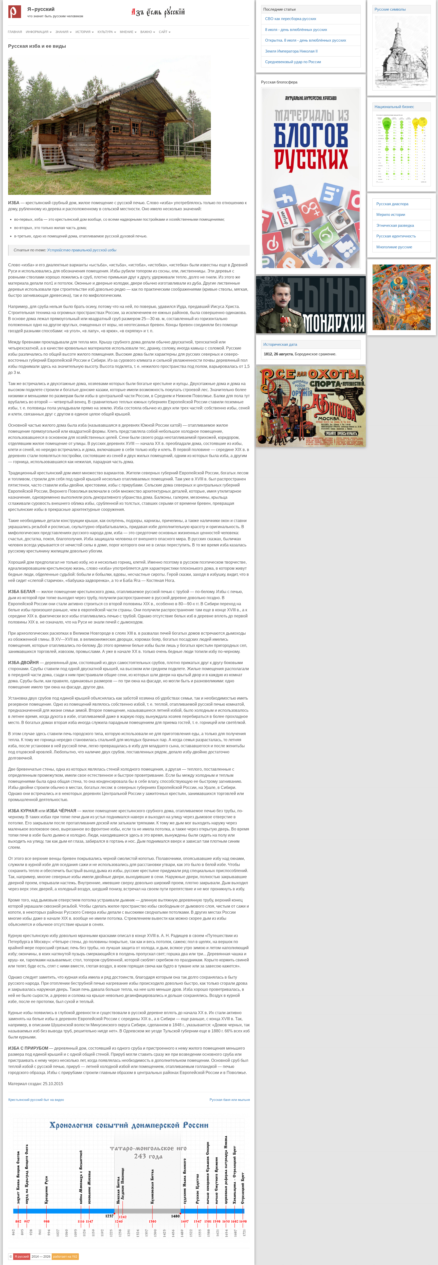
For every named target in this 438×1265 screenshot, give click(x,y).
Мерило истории (390, 214)
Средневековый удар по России (293, 62)
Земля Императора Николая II (291, 51)
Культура (106, 31)
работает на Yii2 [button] (65, 1256)
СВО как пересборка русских (290, 18)
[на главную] (158, 12)
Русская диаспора (392, 204)
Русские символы (390, 9)
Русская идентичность (396, 236)
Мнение (127, 31)
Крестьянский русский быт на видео (36, 1100)
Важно (146, 31)
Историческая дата (280, 344)
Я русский (40, 9)
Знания (62, 31)
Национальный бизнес (394, 107)
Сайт (163, 31)
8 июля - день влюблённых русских (296, 29)
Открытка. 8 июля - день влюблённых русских (305, 40)
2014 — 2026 (41, 1256)
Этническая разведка (395, 225)
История (83, 31)
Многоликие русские (394, 247)
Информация (37, 31)
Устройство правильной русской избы (81, 250)
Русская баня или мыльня (230, 1100)
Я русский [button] (22, 1256)
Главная (15, 31)
